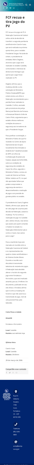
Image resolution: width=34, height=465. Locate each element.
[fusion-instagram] (14, 7)
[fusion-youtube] (10, 7)
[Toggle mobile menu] (30, 5)
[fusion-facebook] (3, 7)
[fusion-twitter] (7, 7)
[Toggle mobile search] (26, 5)
